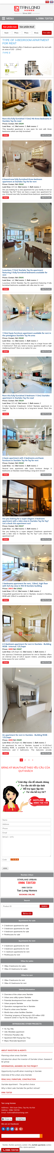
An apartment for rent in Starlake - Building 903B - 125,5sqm (25, 736)
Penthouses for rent (12, 955)
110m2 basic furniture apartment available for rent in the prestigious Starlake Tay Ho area (26, 334)
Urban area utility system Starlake (17, 997)
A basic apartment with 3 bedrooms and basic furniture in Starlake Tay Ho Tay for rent (23, 459)
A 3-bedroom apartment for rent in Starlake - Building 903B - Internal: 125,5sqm (26, 645)
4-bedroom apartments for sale (16, 932)
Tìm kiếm (47, 33)
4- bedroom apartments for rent (16, 952)
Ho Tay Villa (9, 1029)
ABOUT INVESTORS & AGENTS (13, 1050)
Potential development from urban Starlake (21, 1000)
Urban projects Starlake (13, 1003)
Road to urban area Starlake (15, 1009)
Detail (6, 135)
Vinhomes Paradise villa (13, 1035)
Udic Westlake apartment (14, 1032)
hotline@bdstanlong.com (17, 1112)
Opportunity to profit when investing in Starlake (21, 1071)
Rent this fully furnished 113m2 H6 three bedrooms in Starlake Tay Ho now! (26, 119)
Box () (28, 913)
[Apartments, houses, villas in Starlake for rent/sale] (27, 14)
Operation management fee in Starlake (19, 1006)
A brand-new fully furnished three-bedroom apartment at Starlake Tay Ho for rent (22, 180)
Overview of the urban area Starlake (18, 994)
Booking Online (27, 895)
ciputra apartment (29, 1147)
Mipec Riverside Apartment (15, 1041)
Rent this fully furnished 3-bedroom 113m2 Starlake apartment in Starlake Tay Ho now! (26, 396)
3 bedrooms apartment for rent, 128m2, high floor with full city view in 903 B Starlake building (25, 584)
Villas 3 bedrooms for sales (15, 966)
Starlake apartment (15, 1145)
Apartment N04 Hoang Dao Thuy (17, 1038)
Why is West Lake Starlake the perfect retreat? (20, 1088)
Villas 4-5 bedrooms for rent (15, 983)
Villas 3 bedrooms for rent (14, 980)
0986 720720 (45, 18)
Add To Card (46, 135)
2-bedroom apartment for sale (16, 926)
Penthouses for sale (12, 935)
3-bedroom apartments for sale (16, 929)
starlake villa (26, 1145)
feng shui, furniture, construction (18, 1079)
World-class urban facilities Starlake (18, 1012)
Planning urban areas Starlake (14, 1055)
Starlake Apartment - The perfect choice (18, 1084)
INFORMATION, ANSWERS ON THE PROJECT (19, 1066)
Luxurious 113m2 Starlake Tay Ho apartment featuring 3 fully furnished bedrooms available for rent (24, 272)
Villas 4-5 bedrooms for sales (15, 969)
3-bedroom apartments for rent (16, 949)
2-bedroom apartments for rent (16, 946)
